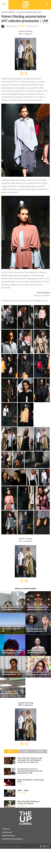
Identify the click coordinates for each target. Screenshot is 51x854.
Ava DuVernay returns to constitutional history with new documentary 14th (30, 771)
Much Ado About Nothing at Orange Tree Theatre (28, 802)
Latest (25, 751)
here (46, 300)
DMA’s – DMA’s (23, 791)
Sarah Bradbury (12, 26)
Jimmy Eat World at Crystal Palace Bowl (30, 781)
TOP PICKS (40, 751)
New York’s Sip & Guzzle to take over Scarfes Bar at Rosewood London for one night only (29, 760)
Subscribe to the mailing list (12, 839)
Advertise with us (8, 835)
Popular (11, 751)
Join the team (7, 832)
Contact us (6, 829)
